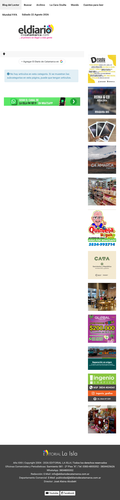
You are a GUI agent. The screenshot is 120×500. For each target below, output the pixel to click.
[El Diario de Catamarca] (36, 31)
